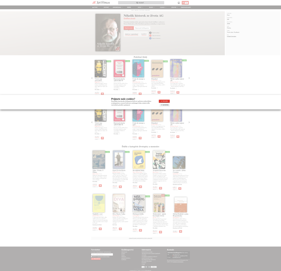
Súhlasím (165, 101)
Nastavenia (165, 105)
